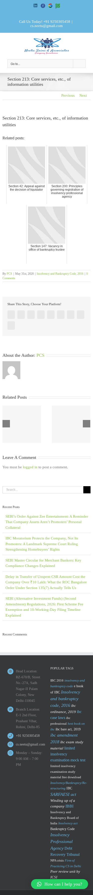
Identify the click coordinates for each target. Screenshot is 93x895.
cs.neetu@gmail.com (46, 26)
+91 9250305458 (56, 22)
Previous (68, 95)
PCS (9, 273)
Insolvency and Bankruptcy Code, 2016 (60, 273)
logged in (30, 467)
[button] (59, 884)
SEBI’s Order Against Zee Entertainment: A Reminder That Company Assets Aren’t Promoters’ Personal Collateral (46, 522)
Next (83, 95)
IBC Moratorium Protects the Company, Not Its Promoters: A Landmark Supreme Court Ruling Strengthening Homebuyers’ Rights (41, 543)
